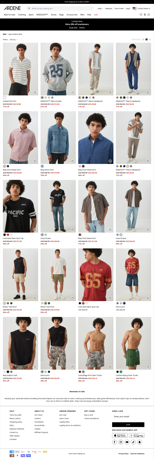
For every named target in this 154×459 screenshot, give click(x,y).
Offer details (15, 436)
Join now (62, 415)
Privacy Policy (123, 454)
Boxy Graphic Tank (10, 375)
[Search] (29, 8)
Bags (61, 14)
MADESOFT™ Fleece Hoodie (51, 101)
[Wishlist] (141, 14)
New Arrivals (9, 14)
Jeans (31, 14)
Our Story (38, 415)
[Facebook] (114, 442)
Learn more (64, 418)
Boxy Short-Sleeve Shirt (12, 170)
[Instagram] (120, 442)
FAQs (12, 425)
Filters (5, 39)
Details (82, 27)
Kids (89, 14)
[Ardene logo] (13, 8)
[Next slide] (151, 2)
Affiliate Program (41, 432)
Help (100, 8)
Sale (96, 14)
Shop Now (73, 27)
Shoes (54, 14)
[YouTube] (127, 442)
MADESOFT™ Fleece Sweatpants (90, 101)
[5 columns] (150, 39)
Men (82, 14)
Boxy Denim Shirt (47, 170)
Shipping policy (16, 422)
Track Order (119, 8)
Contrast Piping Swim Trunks (127, 375)
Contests (13, 439)
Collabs (37, 429)
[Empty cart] (148, 14)
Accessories (72, 14)
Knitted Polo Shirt (9, 101)
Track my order (16, 415)
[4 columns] (146, 39)
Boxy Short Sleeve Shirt (87, 238)
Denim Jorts (120, 307)
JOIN (128, 424)
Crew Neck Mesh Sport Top (13, 238)
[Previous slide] (3, 2)
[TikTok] (133, 442)
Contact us (14, 432)
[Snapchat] (139, 442)
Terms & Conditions (137, 454)
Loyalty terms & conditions (70, 425)
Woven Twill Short (10, 307)
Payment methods (17, 429)
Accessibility (39, 425)
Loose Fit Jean (46, 238)
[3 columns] (143, 39)
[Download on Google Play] (136, 435)
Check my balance (91, 418)
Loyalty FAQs (64, 422)
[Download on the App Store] (120, 435)
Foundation (39, 422)
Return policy (15, 418)
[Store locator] (144, 14)
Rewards (108, 8)
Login (128, 8)
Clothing (22, 14)
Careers (38, 418)
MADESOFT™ (42, 14)
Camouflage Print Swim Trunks (90, 375)
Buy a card (88, 415)
